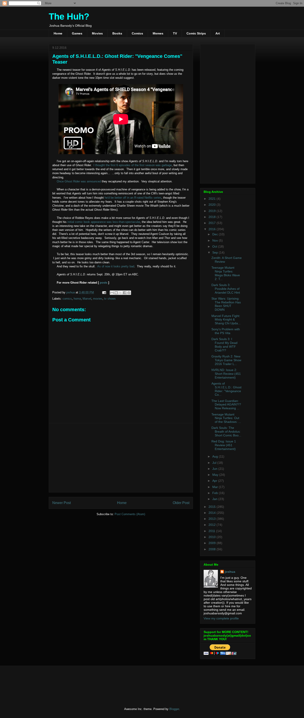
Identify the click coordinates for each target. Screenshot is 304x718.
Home (58, 33)
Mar (215, 487)
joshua (230, 571)
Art (217, 33)
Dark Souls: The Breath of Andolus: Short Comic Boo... (226, 431)
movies (97, 298)
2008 (213, 549)
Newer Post (61, 503)
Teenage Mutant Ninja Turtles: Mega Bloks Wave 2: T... (225, 273)
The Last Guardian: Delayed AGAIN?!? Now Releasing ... (226, 404)
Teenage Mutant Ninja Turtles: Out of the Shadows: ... (226, 418)
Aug (215, 456)
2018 (213, 217)
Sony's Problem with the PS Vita (225, 331)
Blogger (174, 709)
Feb (215, 493)
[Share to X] (120, 292)
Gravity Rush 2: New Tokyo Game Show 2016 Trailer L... (226, 360)
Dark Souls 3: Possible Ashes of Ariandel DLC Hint (225, 288)
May (215, 474)
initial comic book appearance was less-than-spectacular (103, 222)
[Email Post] (104, 292)
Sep (215, 252)
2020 (213, 204)
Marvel (87, 298)
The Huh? (69, 16)
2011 (212, 531)
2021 (213, 198)
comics (67, 298)
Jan (215, 499)
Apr (215, 480)
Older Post (181, 503)
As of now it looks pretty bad (115, 266)
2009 (213, 543)
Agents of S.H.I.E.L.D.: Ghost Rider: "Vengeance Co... (226, 389)
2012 (213, 524)
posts (103, 282)
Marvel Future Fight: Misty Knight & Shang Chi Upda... (226, 319)
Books (117, 33)
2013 (213, 518)
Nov (215, 240)
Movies (97, 33)
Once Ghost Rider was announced (79, 181)
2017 (213, 223)
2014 (213, 512)
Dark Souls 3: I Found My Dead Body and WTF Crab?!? (224, 344)
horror (77, 298)
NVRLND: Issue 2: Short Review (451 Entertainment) (226, 373)
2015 (213, 506)
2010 (213, 537)
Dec (215, 234)
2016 (213, 229)
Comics (137, 33)
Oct (215, 246)
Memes (158, 33)
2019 (213, 211)
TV (175, 33)
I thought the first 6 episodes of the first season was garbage (132, 165)
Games (77, 33)
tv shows (110, 298)
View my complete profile (221, 618)
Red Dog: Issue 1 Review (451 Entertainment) (223, 445)
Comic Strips (196, 33)
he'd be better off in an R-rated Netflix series (133, 197)
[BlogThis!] (116, 292)
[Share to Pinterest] (129, 292)
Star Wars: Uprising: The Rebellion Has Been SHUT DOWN (226, 304)
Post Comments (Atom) (130, 514)
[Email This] (112, 292)
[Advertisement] (120, 458)
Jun (215, 468)
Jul (214, 462)
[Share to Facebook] (124, 292)
